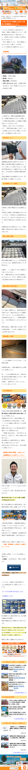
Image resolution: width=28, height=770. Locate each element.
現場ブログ (9, 16)
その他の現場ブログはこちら (20, 752)
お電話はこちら (7, 596)
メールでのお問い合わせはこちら (12, 591)
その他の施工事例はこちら (20, 692)
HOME (3, 16)
